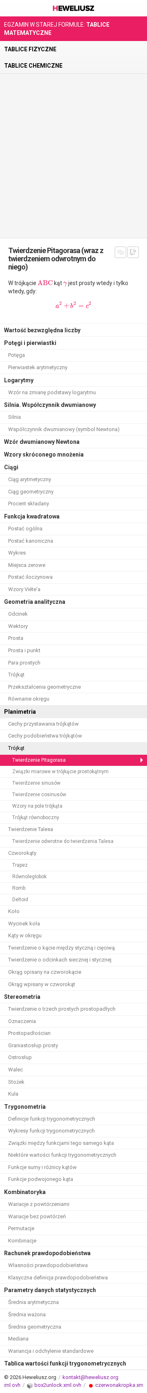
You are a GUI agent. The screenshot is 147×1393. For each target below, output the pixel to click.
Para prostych (24, 663)
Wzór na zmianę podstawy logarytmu (52, 392)
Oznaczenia (22, 1021)
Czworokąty (22, 853)
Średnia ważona (27, 1314)
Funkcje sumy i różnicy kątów (42, 1167)
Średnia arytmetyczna (33, 1302)
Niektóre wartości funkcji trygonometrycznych (62, 1155)
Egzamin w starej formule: (56, 28)
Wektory (18, 626)
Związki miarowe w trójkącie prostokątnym (60, 771)
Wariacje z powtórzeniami (38, 1204)
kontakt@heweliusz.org (90, 1377)
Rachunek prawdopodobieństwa (47, 1253)
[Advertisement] (73, 156)
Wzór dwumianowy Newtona (42, 441)
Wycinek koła (24, 923)
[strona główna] (73, 14)
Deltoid (20, 899)
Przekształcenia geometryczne (44, 687)
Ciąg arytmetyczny (29, 479)
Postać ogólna (25, 528)
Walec (15, 1069)
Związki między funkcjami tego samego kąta (61, 1143)
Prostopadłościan (29, 1033)
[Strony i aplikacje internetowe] (85, 1385)
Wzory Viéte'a (24, 589)
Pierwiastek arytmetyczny (37, 367)
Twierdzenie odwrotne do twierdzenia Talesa (63, 841)
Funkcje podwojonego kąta (40, 1179)
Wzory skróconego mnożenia (44, 454)
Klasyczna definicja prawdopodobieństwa (58, 1277)
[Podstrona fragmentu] (120, 252)
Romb (18, 888)
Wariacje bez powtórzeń (37, 1216)
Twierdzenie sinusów (36, 783)
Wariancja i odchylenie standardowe (51, 1351)
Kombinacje (22, 1241)
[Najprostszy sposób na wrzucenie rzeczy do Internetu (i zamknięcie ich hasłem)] (25, 1385)
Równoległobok (29, 876)
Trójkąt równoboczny (35, 817)
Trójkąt (16, 674)
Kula (13, 1094)
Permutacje (21, 1228)
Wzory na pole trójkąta (37, 806)
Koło (14, 911)
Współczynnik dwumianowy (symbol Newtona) (64, 429)
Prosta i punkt (24, 650)
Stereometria (22, 996)
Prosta (15, 638)
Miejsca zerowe (26, 565)
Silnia (14, 417)
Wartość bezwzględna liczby (42, 330)
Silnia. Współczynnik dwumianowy (50, 405)
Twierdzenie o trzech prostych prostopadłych (62, 1009)
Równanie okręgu (28, 699)
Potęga (16, 355)
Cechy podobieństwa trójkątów (45, 736)
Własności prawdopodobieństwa (48, 1265)
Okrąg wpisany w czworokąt (41, 984)
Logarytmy (18, 380)
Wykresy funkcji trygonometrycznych (51, 1131)
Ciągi (11, 467)
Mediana (18, 1339)
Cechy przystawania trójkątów (43, 724)
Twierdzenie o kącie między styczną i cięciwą (61, 948)
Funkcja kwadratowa (32, 516)
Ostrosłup (20, 1057)
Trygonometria (25, 1106)
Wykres (17, 553)
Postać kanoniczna (30, 541)
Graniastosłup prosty (33, 1045)
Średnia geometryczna (34, 1327)
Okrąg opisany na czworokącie (44, 972)
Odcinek (18, 614)
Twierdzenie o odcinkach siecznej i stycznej (59, 960)
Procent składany (28, 503)
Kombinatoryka (25, 1192)
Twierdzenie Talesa (30, 829)
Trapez (20, 865)
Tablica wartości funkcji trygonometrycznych (65, 1363)
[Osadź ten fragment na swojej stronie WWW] (133, 252)
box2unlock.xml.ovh (52, 1385)
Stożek (16, 1082)
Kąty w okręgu (25, 935)
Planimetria (20, 711)
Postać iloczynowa (30, 577)
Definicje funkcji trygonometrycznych (51, 1119)
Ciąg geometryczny (30, 492)
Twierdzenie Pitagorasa (39, 760)
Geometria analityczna (34, 601)
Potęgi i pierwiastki (30, 343)
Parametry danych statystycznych (50, 1290)
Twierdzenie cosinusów (39, 794)
